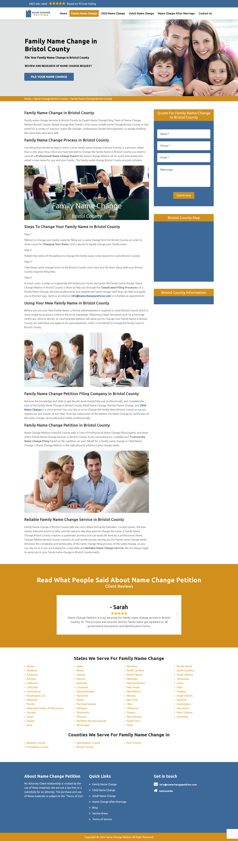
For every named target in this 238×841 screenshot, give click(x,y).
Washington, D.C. (36, 695)
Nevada (131, 695)
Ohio (129, 704)
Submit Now (184, 195)
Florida (31, 704)
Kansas (81, 678)
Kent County (134, 742)
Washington (184, 704)
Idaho (80, 666)
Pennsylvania (134, 716)
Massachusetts (85, 691)
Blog (95, 807)
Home (63, 13)
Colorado (32, 687)
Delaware (32, 699)
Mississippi (83, 725)
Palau (130, 725)
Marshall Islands (86, 704)
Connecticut (34, 691)
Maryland (82, 695)
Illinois (80, 670)
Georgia (31, 712)
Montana (132, 666)
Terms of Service (102, 819)
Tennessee (183, 678)
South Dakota (185, 674)
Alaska (30, 666)
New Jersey (133, 687)
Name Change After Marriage (176, 13)
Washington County (88, 742)
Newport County (36, 742)
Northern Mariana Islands (92, 720)
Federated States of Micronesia (45, 708)
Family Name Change (84, 13)
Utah (179, 687)
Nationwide (166, 791)
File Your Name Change (49, 76)
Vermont (182, 699)
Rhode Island (184, 666)
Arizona (31, 678)
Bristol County (85, 747)
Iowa (29, 725)
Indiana (81, 674)
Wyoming (182, 716)
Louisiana (82, 687)
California (32, 683)
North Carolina (135, 670)
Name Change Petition (118, 837)
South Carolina (185, 670)
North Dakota (135, 674)
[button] (65, 614)
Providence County (38, 747)
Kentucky (82, 683)
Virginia (181, 691)
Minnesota (83, 712)
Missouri (82, 716)
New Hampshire (136, 683)
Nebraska (132, 678)
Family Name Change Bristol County (91, 98)
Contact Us (205, 13)
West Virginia (184, 712)
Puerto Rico (133, 720)
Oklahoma (133, 708)
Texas (180, 683)
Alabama (32, 670)
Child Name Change (113, 13)
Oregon (131, 712)
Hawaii (30, 720)
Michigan (82, 708)
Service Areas (100, 813)
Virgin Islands (185, 695)
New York (132, 699)
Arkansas (32, 674)
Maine (80, 699)
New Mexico (134, 691)
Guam (30, 716)
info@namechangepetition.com (178, 784)
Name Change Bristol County (51, 98)
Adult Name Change (141, 13)
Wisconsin (183, 708)
